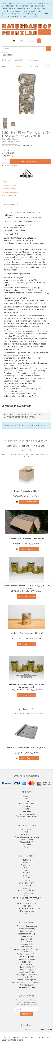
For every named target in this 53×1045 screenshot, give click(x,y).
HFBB (26, 901)
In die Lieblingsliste (9, 185)
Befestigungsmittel (26, 957)
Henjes (26, 896)
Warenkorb (26, 806)
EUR (21, 41)
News (26, 847)
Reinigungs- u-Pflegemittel (26, 975)
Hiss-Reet (26, 906)
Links (26, 801)
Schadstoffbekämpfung (26, 980)
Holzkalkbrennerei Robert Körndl (26, 908)
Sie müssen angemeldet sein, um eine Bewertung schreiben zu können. (23, 415)
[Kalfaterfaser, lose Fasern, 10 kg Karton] (26, 522)
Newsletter (26, 845)
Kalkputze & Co (26, 944)
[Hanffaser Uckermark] (26, 173)
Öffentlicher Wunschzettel (26, 817)
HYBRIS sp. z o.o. (26, 911)
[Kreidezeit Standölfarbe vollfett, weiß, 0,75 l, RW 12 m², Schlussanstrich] (26, 569)
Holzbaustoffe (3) (26, 967)
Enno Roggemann (26, 883)
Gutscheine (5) (26, 941)
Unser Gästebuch (26, 804)
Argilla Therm (26, 865)
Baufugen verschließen (26, 954)
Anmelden (31, 41)
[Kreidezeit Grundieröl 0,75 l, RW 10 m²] (26, 617)
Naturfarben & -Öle (26, 972)
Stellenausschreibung (27, 929)
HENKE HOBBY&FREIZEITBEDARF (26, 898)
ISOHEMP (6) (26, 939)
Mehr (26, 914)
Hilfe (26, 799)
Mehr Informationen (29, 502)
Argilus (26, 868)
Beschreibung (10, 205)
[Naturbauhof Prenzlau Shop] (26, 30)
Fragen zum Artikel (9, 195)
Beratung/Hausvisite (26, 959)
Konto (26, 809)
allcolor (26, 862)
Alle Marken (26, 860)
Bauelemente (26, 952)
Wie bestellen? (26, 842)
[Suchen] (48, 48)
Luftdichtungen (26, 970)
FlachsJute (26, 885)
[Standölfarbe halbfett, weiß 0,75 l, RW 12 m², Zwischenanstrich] (26, 668)
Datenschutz (26, 834)
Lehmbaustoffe (26, 931)
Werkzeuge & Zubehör (26, 987)
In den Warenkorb (31, 161)
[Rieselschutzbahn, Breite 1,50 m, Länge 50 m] (26, 731)
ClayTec (26, 873)
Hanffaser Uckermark (26, 891)
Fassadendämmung (26, 934)
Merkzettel (26, 811)
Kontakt (26, 796)
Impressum (26, 829)
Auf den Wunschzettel (10, 192)
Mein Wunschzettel (26, 814)
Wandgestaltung (26, 985)
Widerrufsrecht (26, 839)
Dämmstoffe (26, 936)
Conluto (26, 875)
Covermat (27, 880)
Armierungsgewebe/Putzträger (26, 949)
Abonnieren (26, 1014)
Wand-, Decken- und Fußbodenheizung (26, 982)
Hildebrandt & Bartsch (26, 903)
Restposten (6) (26, 977)
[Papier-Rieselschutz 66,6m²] (26, 475)
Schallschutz (26, 947)
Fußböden (26, 962)
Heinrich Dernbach (26, 893)
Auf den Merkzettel (9, 189)
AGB (26, 832)
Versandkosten (45, 1029)
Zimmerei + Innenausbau (26, 926)
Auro (27, 870)
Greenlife (26, 888)
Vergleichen (6, 182)
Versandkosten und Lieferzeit (26, 837)
